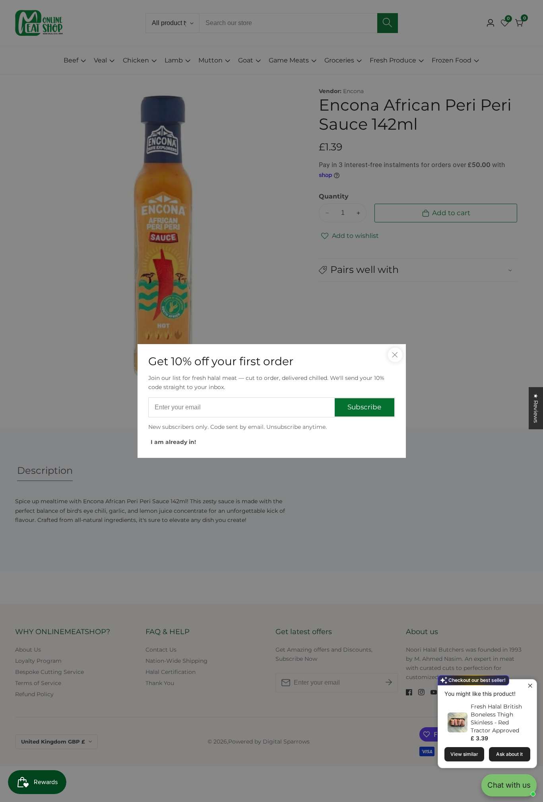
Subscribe (364, 407)
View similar (464, 754)
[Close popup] (529, 686)
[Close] (395, 355)
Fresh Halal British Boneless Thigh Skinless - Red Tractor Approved (496, 718)
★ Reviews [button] (535, 408)
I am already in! (173, 442)
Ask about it (509, 754)
